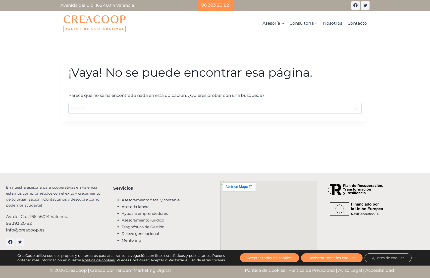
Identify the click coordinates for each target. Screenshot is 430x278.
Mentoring (131, 240)
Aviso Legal (350, 270)
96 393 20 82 (215, 5)
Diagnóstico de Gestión (143, 226)
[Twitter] (365, 5)
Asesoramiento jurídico (143, 220)
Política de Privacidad (311, 270)
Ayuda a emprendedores (145, 213)
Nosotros (332, 23)
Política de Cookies (265, 270)
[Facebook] (355, 5)
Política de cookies (98, 260)
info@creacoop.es (25, 229)
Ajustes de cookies (388, 258)
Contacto (357, 23)
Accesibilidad (379, 270)
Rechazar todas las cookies (332, 258)
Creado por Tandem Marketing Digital (130, 270)
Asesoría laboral (136, 206)
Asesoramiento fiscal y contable (151, 200)
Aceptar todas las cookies (269, 258)
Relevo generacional (140, 233)
